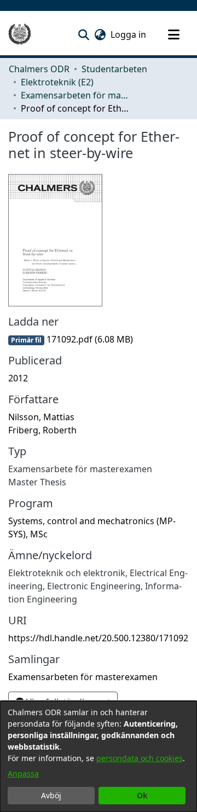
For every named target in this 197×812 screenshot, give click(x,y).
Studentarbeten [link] (114, 69)
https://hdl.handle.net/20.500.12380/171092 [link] (98, 638)
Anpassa (23, 773)
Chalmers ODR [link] (39, 69)
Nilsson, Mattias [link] (41, 417)
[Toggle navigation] (173, 34)
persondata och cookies (139, 758)
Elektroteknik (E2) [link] (57, 82)
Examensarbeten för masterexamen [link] (75, 95)
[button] (83, 34)
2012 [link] (18, 378)
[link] (70, 339)
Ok (142, 795)
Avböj (51, 795)
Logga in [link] (129, 34)
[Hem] (19, 34)
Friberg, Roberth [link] (42, 430)
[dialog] (98, 756)
